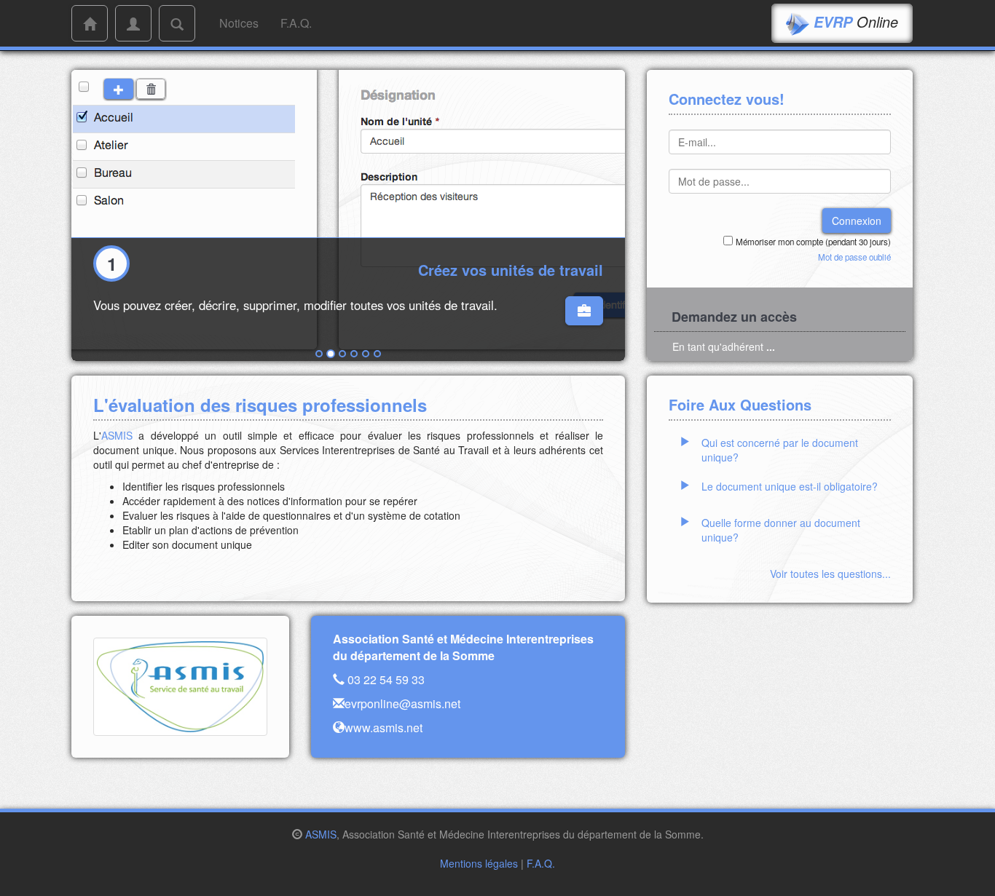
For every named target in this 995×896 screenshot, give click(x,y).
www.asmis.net (383, 727)
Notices (239, 23)
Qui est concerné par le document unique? (779, 449)
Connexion (856, 220)
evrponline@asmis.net (402, 703)
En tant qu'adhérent (723, 346)
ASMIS (117, 435)
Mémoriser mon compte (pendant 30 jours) (813, 241)
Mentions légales (479, 863)
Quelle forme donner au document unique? (780, 529)
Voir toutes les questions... (830, 573)
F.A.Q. (296, 23)
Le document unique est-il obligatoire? (789, 486)
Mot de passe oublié (854, 257)
